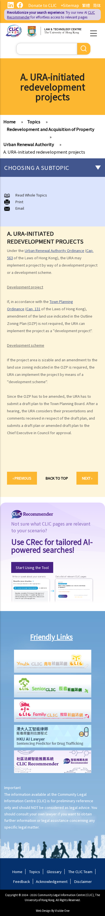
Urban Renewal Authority (28, 144)
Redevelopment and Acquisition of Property (50, 129)
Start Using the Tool (32, 567)
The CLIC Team (80, 871)
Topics (33, 121)
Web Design (43, 910)
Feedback (21, 881)
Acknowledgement (51, 881)
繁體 (86, 5)
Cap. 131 (33, 308)
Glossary (54, 871)
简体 (97, 5)
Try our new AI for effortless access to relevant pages (51, 14)
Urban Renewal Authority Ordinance (54, 250)
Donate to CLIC (42, 5)
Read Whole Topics (31, 195)
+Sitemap (70, 5)
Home (9, 121)
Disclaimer (83, 881)
